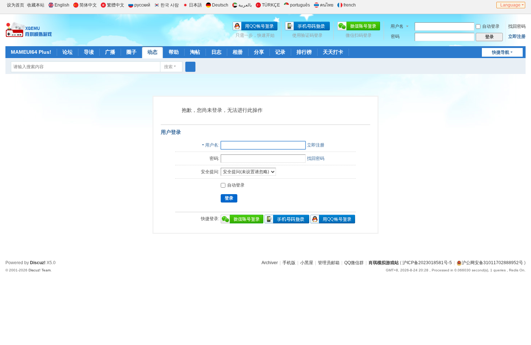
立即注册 (517, 36)
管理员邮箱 (329, 262)
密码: (214, 158)
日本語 (195, 5)
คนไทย (326, 5)
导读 (89, 52)
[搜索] (190, 67)
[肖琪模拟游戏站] (28, 29)
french (350, 5)
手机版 (288, 262)
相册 (238, 52)
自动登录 (491, 26)
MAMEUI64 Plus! (31, 52)
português (300, 5)
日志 (216, 52)
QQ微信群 (354, 262)
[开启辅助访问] (484, 5)
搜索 (168, 66)
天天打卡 (333, 52)
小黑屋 (306, 262)
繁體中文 (115, 5)
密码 (395, 36)
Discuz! (38, 262)
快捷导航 (500, 52)
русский (142, 5)
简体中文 (88, 5)
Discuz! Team (40, 270)
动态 (152, 52)
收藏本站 (35, 5)
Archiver (270, 262)
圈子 (131, 52)
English (62, 5)
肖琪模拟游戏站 (383, 262)
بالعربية (245, 5)
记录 (280, 52)
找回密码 (517, 26)
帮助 (174, 52)
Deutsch (220, 5)
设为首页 (15, 5)
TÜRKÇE (271, 5)
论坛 (67, 52)
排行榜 (304, 52)
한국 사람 (169, 5)
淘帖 (195, 52)
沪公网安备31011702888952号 (492, 262)
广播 (110, 52)
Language (510, 5)
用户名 (396, 26)
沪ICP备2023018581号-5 (427, 262)
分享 (259, 52)
